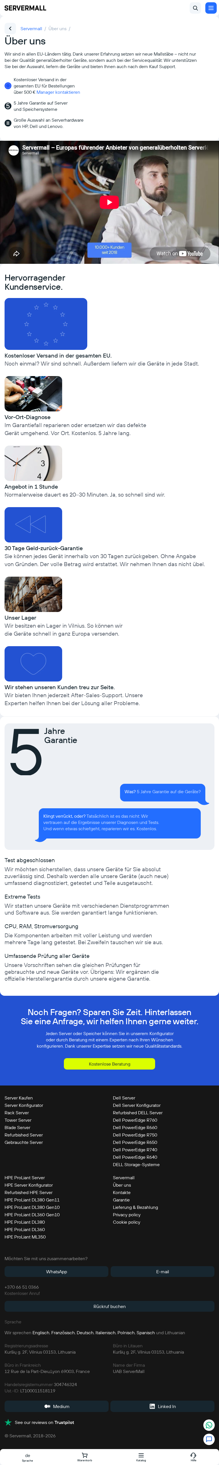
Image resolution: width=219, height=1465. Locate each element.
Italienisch (105, 1332)
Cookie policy (126, 1222)
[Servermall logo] (25, 8)
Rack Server (17, 1112)
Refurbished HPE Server (28, 1192)
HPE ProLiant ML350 (25, 1237)
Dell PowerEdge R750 (135, 1135)
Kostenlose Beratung (109, 1064)
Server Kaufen (19, 1098)
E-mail (162, 1271)
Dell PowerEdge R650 (135, 1142)
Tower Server (18, 1120)
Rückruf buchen (110, 1306)
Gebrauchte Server (24, 1142)
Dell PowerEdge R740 (135, 1149)
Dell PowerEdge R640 (135, 1157)
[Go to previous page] (10, 28)
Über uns (122, 1185)
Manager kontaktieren (58, 92)
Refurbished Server (24, 1135)
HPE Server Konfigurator (29, 1185)
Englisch (41, 1332)
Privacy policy (127, 1214)
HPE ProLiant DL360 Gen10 (32, 1214)
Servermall (124, 1177)
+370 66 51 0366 (22, 1287)
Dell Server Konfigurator (137, 1105)
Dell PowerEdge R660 (135, 1127)
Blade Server (17, 1127)
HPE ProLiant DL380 (25, 1222)
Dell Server (124, 1098)
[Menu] (211, 8)
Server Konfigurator (24, 1105)
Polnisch (126, 1332)
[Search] (195, 8)
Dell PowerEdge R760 (135, 1120)
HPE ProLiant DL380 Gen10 (32, 1207)
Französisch (63, 1332)
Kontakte (122, 1192)
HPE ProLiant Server (25, 1177)
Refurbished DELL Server (138, 1112)
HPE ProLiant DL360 (25, 1229)
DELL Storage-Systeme (136, 1164)
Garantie (121, 1200)
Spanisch (146, 1332)
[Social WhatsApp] (209, 1425)
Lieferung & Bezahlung (135, 1207)
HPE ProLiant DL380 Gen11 (32, 1200)
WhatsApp (56, 1271)
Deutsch (85, 1332)
